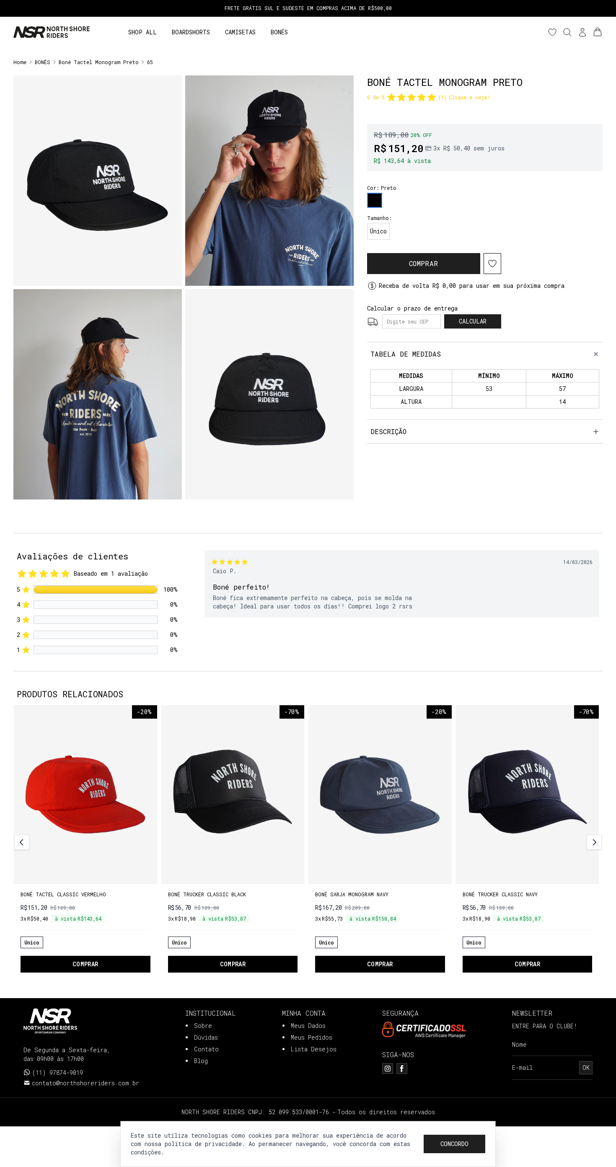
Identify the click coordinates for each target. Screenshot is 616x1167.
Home (19, 62)
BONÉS (42, 62)
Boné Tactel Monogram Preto (99, 62)
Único (378, 231)
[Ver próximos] (593, 842)
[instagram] (388, 1068)
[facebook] (402, 1068)
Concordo (454, 1144)
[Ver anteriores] (23, 842)
